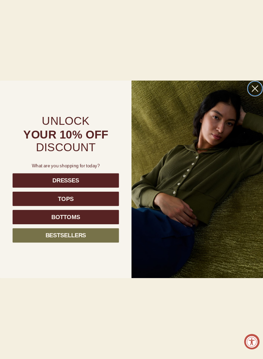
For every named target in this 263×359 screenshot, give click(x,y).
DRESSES (65, 180)
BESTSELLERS (66, 235)
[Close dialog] (255, 89)
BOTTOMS (65, 217)
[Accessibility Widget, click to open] (252, 341)
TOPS (65, 199)
